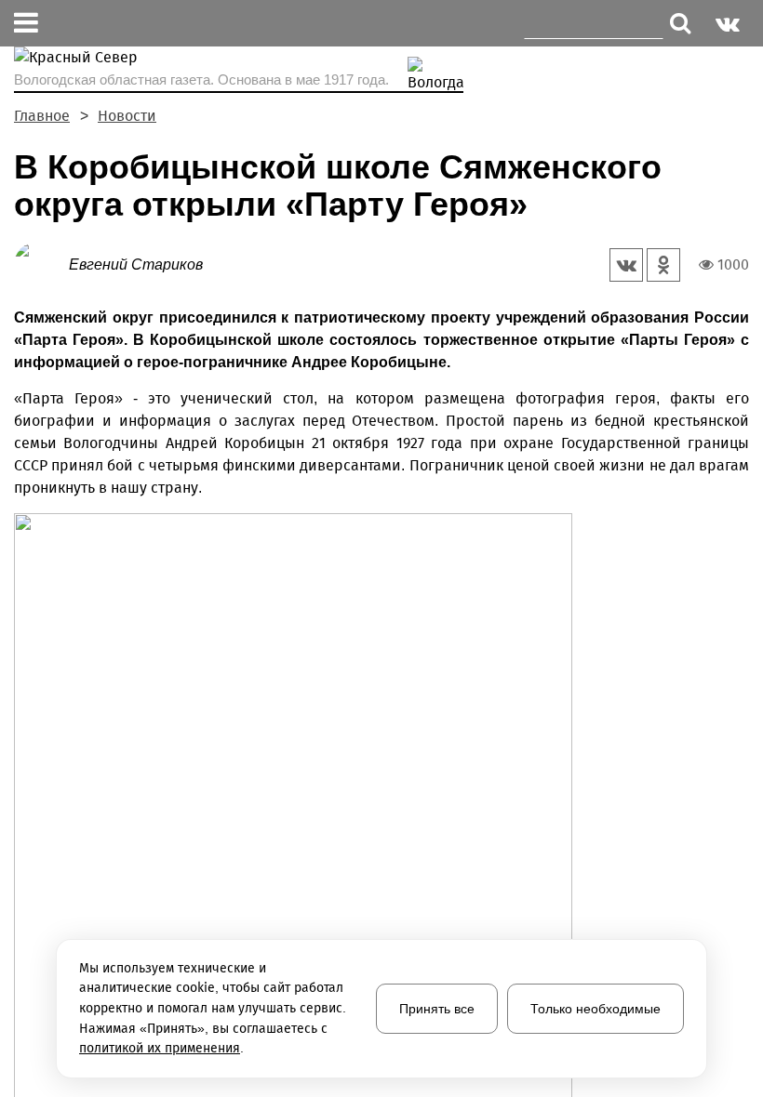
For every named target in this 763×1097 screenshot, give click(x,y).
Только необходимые (595, 1008)
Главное (42, 116)
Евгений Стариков (136, 264)
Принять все (437, 1008)
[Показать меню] (26, 23)
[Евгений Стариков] (41, 263)
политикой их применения (159, 1048)
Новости (127, 116)
